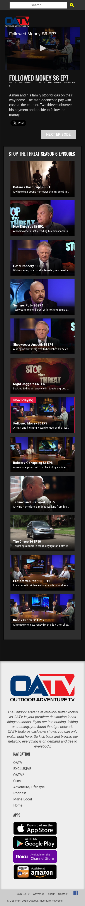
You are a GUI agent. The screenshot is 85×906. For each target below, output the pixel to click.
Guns (17, 781)
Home (17, 805)
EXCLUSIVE (22, 769)
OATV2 (18, 775)
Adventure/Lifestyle (29, 787)
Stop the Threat (21, 82)
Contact (63, 894)
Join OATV (23, 894)
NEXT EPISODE (58, 134)
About (51, 894)
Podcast (20, 793)
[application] (42, 48)
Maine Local (22, 799)
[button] (42, 48)
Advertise (38, 894)
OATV (17, 763)
